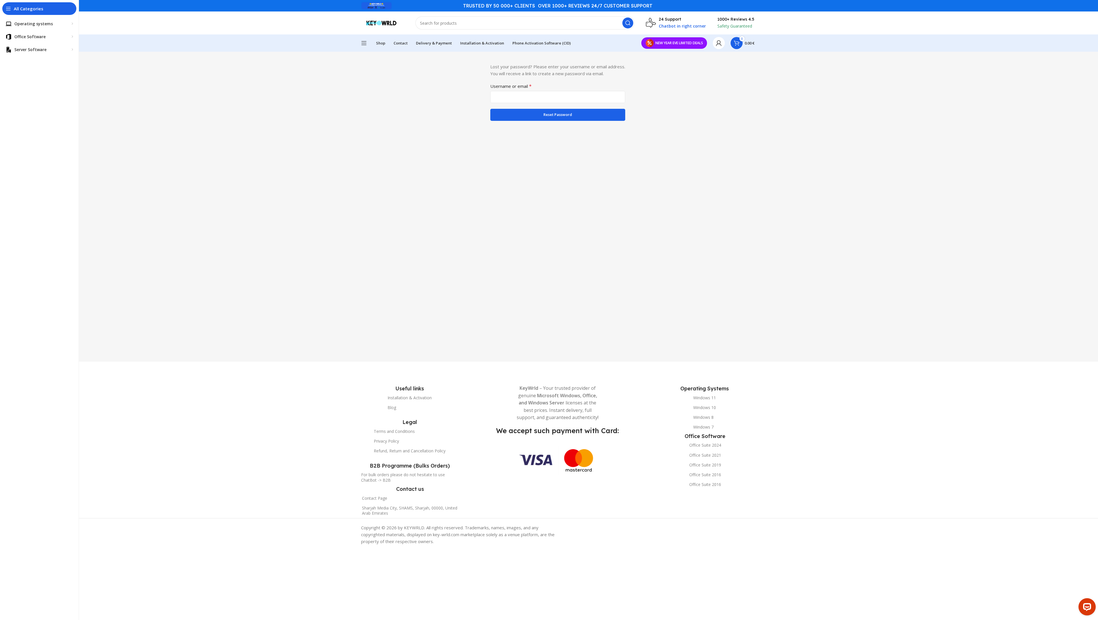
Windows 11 (704, 397)
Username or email (511, 86)
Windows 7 (703, 427)
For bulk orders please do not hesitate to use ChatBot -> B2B (403, 477)
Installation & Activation (410, 397)
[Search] (627, 23)
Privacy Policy (386, 441)
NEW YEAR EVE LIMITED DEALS (679, 42)
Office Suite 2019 (705, 465)
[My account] (719, 43)
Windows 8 (703, 417)
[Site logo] (376, 5)
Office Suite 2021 (705, 455)
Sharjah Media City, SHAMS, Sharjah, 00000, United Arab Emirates (409, 510)
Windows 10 (704, 407)
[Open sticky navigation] (364, 43)
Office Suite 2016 (705, 474)
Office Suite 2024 (705, 445)
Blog (392, 407)
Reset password (557, 114)
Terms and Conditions (394, 431)
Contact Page (374, 498)
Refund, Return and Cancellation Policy (410, 451)
